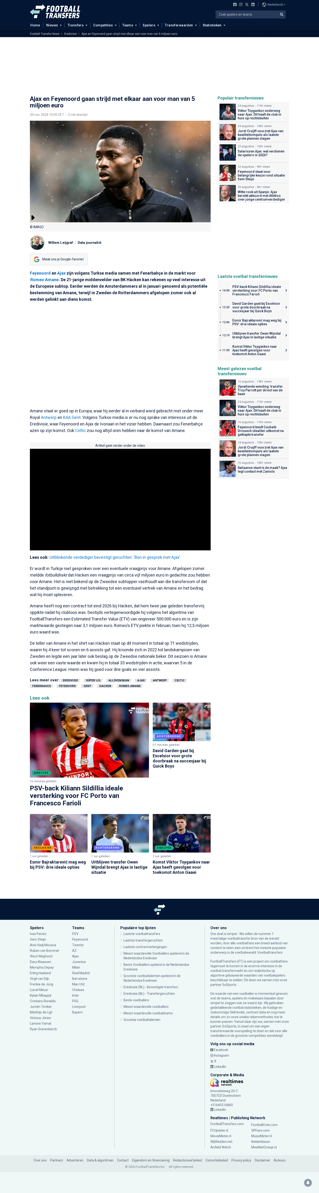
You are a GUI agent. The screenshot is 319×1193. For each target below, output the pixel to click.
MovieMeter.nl (220, 1136)
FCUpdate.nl (219, 1130)
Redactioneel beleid (187, 1160)
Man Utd (78, 984)
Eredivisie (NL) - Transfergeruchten (149, 993)
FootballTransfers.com (227, 1124)
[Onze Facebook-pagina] (234, 5)
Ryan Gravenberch (43, 1029)
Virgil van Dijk (40, 979)
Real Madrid (81, 973)
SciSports (229, 985)
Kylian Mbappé (41, 995)
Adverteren (75, 1160)
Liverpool (78, 1007)
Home (35, 25)
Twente (78, 945)
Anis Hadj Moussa (43, 945)
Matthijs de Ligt (41, 1012)
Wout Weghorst (41, 956)
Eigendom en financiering (151, 1160)
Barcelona (79, 979)
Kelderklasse (260, 1141)
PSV (75, 934)
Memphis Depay (42, 967)
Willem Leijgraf (60, 243)
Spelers (149, 25)
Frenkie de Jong (42, 984)
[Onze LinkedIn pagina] (252, 5)
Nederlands (275, 4)
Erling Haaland (40, 973)
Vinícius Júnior (40, 1018)
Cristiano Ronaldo (43, 1001)
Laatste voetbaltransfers (142, 934)
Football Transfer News (45, 33)
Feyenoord (40, 273)
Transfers (76, 25)
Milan (76, 967)
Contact (123, 1160)
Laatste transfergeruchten (143, 940)
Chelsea (78, 990)
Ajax (61, 273)
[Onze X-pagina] (246, 5)
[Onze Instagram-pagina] (239, 5)
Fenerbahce (41, 686)
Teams (127, 25)
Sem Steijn (38, 939)
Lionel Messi (39, 990)
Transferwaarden (179, 25)
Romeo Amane (44, 279)
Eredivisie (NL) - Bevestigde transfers (151, 987)
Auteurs (280, 1160)
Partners (56, 1160)
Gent (87, 686)
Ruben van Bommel (44, 950)
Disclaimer (262, 1160)
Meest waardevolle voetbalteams (148, 1013)
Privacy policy (241, 1160)
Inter (75, 995)
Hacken (105, 686)
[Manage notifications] (308, 1182)
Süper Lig (93, 680)
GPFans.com (260, 1130)
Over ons (40, 1160)
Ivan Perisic (38, 934)
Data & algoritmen (100, 1160)
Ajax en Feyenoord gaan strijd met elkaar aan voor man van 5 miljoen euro (129, 33)
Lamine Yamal (40, 1023)
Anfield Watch (220, 1147)
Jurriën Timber (41, 1007)
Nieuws (52, 25)
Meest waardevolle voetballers (146, 1007)
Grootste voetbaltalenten (142, 1020)
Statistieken (212, 25)
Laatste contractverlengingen (145, 947)
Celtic (80, 430)
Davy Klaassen (41, 962)
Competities (103, 25)
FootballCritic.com (264, 1125)
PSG (75, 1001)
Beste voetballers (136, 1000)
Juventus (79, 962)
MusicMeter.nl (261, 1136)
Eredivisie (70, 33)
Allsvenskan (118, 680)
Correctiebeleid (217, 1160)
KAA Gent (72, 417)
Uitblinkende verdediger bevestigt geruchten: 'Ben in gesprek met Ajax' (115, 557)
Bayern (77, 1012)
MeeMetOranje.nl (264, 1147)
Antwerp (49, 417)
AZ (74, 950)
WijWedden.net (221, 1141)
